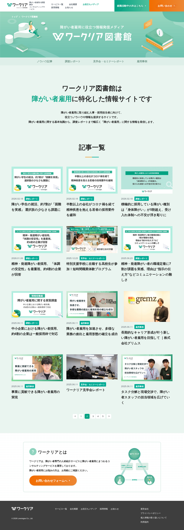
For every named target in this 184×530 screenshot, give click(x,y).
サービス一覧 (57, 4)
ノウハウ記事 (44, 61)
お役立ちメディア (91, 4)
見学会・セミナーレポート (108, 61)
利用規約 (145, 521)
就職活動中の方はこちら (130, 5)
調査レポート (72, 61)
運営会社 (145, 508)
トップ (15, 16)
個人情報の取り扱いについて (154, 517)
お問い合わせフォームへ (51, 480)
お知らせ (69, 7)
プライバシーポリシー (151, 513)
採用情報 (55, 7)
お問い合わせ (165, 5)
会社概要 (73, 4)
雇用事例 (142, 61)
